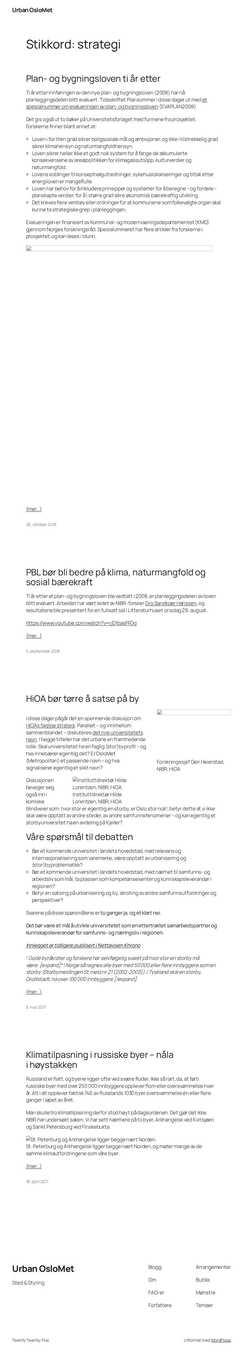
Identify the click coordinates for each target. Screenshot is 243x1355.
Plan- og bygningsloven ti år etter (93, 78)
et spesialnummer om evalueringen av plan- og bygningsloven (116, 103)
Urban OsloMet (32, 10)
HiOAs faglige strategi (50, 725)
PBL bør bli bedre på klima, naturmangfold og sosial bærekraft (116, 577)
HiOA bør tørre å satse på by (82, 698)
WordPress (221, 1340)
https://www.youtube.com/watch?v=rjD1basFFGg (81, 622)
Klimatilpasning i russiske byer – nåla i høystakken (100, 1059)
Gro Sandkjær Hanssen (170, 603)
